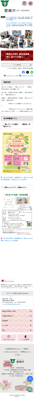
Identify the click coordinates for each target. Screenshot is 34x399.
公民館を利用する (7, 316)
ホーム (7, 17)
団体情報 (5, 320)
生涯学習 (27, 17)
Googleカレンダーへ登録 (12, 75)
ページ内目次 (17, 65)
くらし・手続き (21, 22)
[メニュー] (30, 3)
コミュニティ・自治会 (22, 24)
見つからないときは (8, 339)
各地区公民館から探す (9, 311)
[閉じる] (32, 387)
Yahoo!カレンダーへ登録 (27, 75)
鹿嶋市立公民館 (12, 18)
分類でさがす (13, 17)
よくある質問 (25, 339)
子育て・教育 (21, 17)
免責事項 (25, 348)
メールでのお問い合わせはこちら (11, 304)
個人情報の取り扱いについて (13, 348)
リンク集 (5, 325)
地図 (29, 370)
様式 (3, 330)
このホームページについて (11, 351)
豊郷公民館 (5, 298)
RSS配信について (25, 351)
